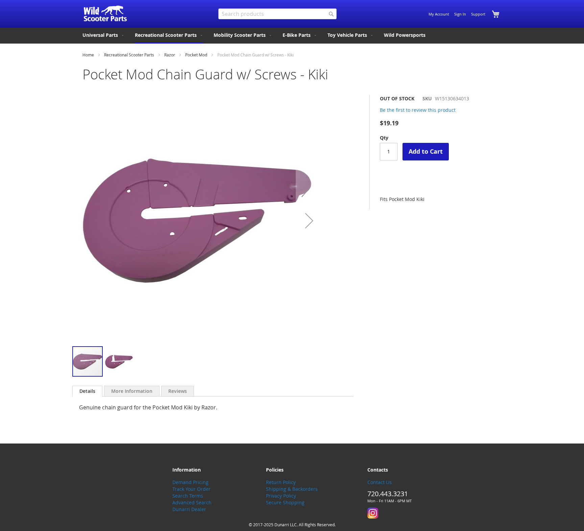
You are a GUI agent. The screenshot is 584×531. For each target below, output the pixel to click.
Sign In (460, 14)
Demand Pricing (190, 482)
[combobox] (277, 13)
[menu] (292, 36)
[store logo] (105, 13)
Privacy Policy (281, 495)
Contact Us (379, 482)
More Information (131, 391)
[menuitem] (103, 35)
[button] (309, 220)
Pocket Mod (196, 54)
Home (88, 54)
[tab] (87, 391)
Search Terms (187, 495)
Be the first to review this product (418, 110)
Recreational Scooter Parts (129, 54)
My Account (439, 14)
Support (478, 14)
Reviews (177, 391)
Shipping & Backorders (292, 489)
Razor (169, 54)
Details (87, 391)
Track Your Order (191, 489)
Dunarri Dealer (189, 509)
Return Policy (281, 482)
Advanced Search (192, 502)
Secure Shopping (285, 502)
